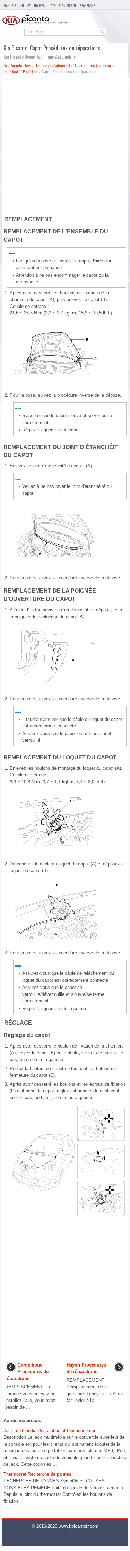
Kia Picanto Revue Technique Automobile (37, 65)
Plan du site (67, 5)
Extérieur (30, 72)
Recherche (87, 5)
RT (29, 5)
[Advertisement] (65, 146)
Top (52, 5)
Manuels (9, 5)
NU (22, 5)
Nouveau (40, 5)
